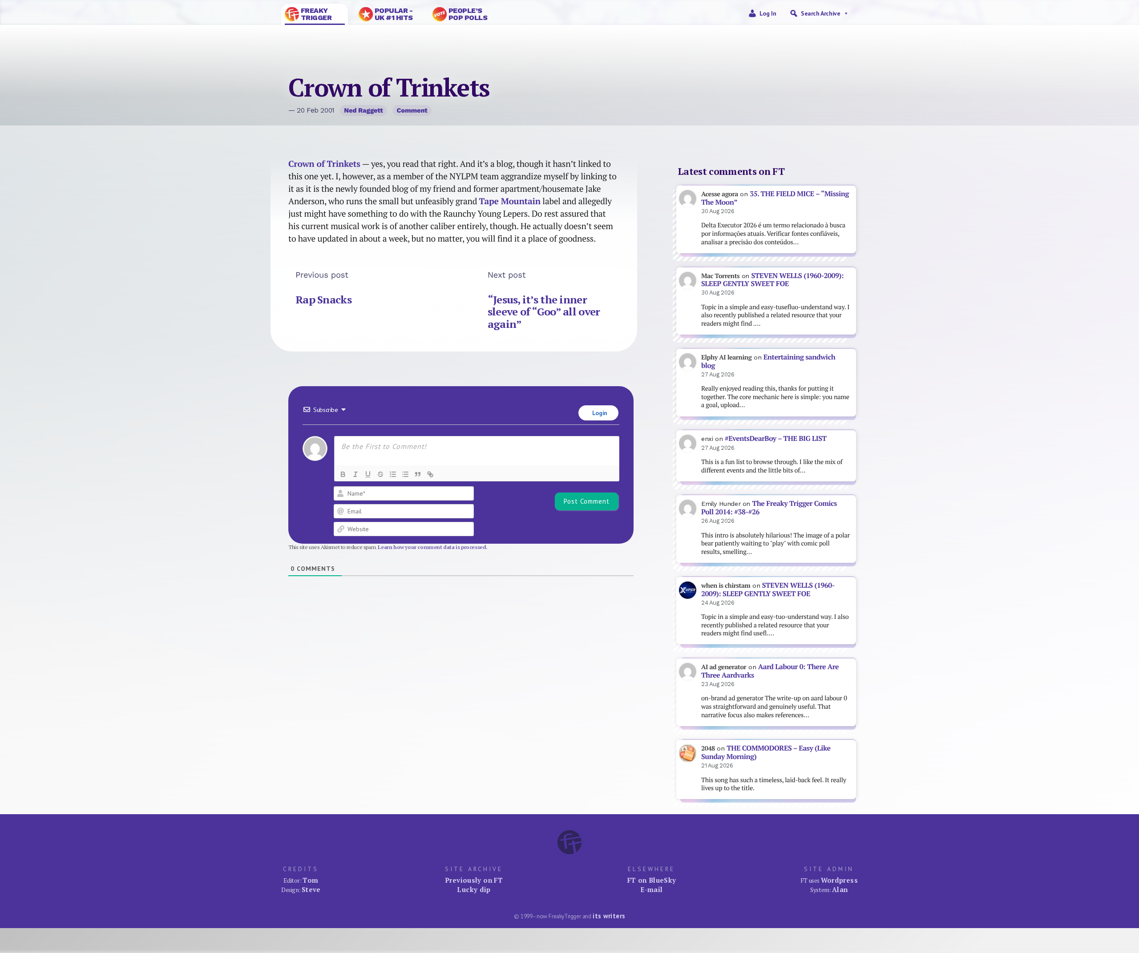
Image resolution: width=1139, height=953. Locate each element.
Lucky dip (473, 889)
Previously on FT (474, 880)
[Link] (430, 474)
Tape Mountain (510, 201)
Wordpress (839, 880)
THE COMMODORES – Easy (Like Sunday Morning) (766, 752)
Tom (310, 880)
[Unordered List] (405, 474)
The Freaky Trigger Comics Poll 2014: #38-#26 (769, 508)
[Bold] (343, 474)
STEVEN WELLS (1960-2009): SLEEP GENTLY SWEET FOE (772, 280)
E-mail (651, 889)
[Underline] (368, 474)
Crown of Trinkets (324, 164)
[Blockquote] (418, 474)
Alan (840, 889)
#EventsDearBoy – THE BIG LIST (776, 438)
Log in (767, 13)
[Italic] (355, 474)
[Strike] (380, 474)
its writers (609, 916)
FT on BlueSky (651, 880)
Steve (311, 889)
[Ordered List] (393, 474)
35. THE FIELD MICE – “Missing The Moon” (775, 198)
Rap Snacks (323, 299)
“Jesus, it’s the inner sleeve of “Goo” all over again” (544, 311)
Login (598, 413)
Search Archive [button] (820, 13)
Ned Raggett (363, 110)
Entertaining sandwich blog (768, 361)
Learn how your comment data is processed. (433, 547)
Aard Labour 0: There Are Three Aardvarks (770, 671)
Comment (412, 110)
